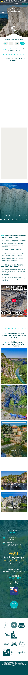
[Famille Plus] (21, 644)
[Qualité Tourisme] (6, 625)
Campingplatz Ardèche (7, 49)
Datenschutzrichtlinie (8, 664)
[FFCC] (14, 635)
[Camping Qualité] (14, 644)
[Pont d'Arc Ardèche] (6, 644)
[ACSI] (21, 625)
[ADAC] (14, 652)
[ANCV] (6, 634)
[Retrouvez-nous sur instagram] (16, 582)
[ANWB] (6, 652)
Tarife (25, 3)
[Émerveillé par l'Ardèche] (14, 625)
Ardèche (16, 49)
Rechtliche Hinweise (17, 663)
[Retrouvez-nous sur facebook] (11, 582)
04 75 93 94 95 (16, 3)
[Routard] (21, 652)
